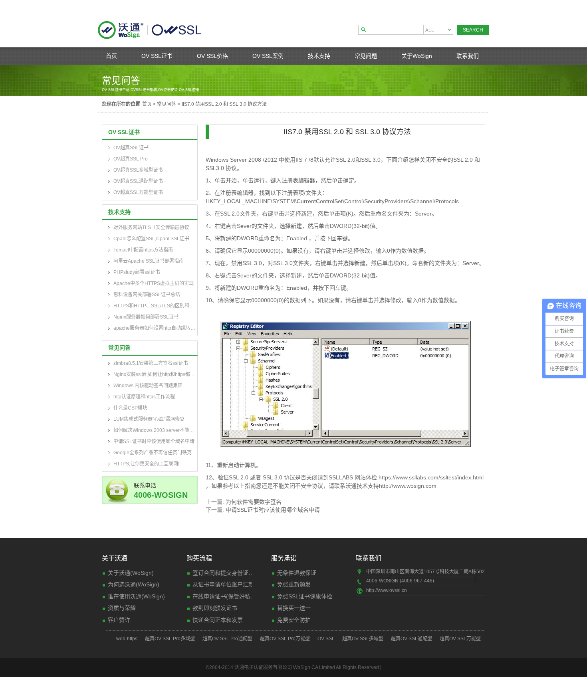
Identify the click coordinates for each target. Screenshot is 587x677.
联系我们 (467, 56)
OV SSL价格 (212, 56)
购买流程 (199, 558)
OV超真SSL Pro (130, 159)
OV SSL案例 (268, 56)
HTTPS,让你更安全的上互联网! (146, 464)
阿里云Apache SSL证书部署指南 (148, 261)
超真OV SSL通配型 (411, 638)
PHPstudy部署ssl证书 (136, 272)
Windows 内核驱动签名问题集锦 (147, 385)
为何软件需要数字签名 (254, 502)
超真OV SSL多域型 (362, 638)
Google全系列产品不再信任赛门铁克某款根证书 (155, 452)
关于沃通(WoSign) (131, 573)
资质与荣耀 (122, 608)
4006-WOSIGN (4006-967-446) (400, 581)
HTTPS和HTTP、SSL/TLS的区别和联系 (155, 306)
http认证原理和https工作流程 (144, 397)
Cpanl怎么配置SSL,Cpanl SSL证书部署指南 (155, 239)
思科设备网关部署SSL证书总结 (146, 294)
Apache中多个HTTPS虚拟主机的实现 (153, 283)
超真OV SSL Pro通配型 (227, 638)
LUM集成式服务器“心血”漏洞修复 (148, 419)
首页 (111, 56)
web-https (126, 638)
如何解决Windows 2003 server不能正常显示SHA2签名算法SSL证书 (155, 430)
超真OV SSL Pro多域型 (170, 638)
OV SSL (326, 638)
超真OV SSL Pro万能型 (285, 638)
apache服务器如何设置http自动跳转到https (155, 328)
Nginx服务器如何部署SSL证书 (145, 317)
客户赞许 (119, 620)
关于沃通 (114, 558)
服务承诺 (284, 558)
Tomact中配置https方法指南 (143, 250)
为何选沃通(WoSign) (133, 584)
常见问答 (166, 104)
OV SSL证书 (157, 56)
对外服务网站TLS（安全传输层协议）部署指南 (155, 227)
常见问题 (366, 56)
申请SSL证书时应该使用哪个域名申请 (153, 441)
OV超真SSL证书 (131, 147)
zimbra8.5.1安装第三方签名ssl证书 (150, 363)
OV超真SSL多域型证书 (138, 170)
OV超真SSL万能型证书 (138, 192)
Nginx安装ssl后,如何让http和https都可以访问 (155, 374)
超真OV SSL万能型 (460, 638)
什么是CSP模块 (130, 408)
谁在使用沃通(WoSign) (136, 596)
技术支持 (319, 56)
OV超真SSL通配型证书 (138, 181)
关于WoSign (416, 56)
